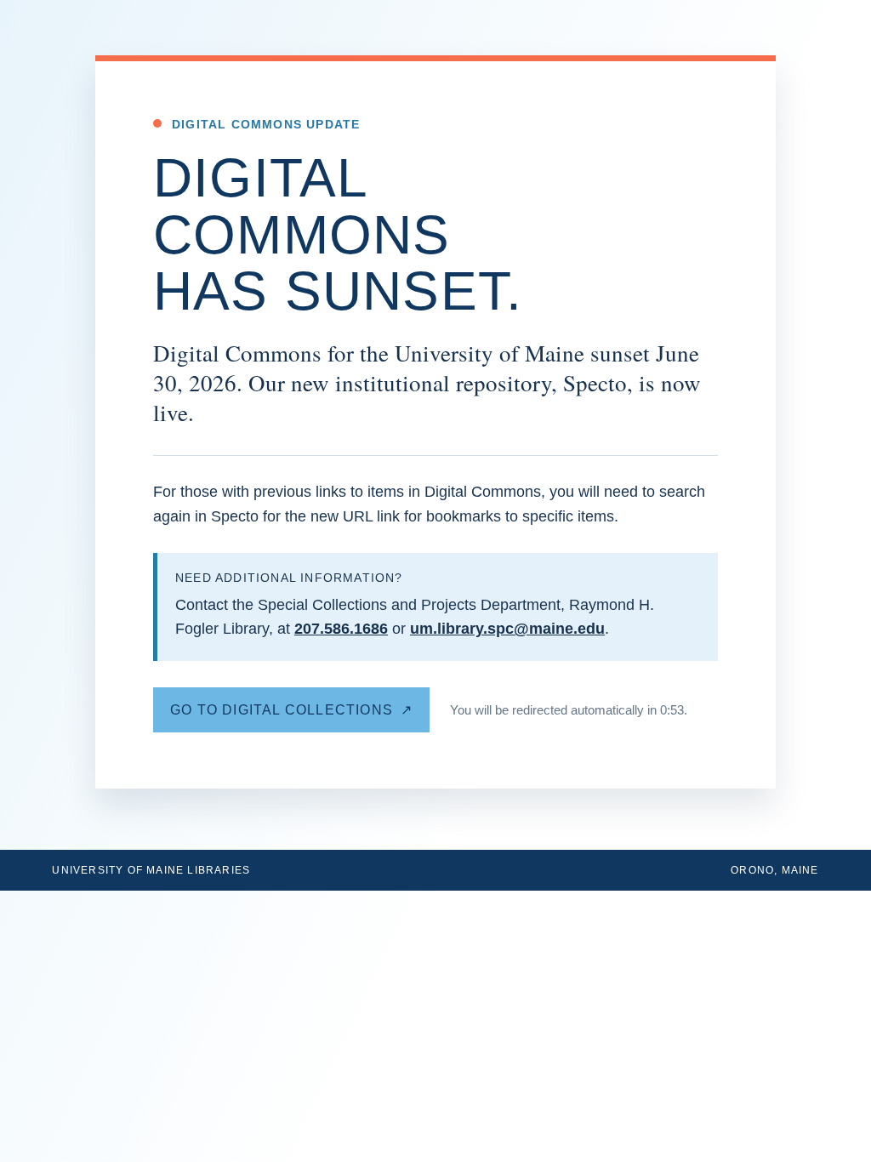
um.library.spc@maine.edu (507, 628)
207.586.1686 (341, 628)
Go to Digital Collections (281, 710)
